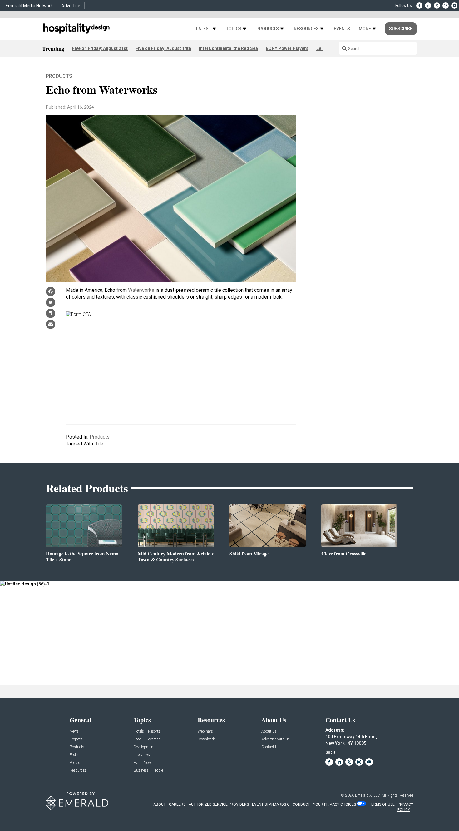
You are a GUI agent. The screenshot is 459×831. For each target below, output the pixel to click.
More (365, 29)
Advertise (70, 5)
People (75, 763)
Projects (76, 739)
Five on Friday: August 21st (100, 48)
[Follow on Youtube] (454, 5)
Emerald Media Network (29, 5)
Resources (306, 29)
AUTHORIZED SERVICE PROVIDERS (219, 804)
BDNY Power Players (287, 48)
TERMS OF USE (382, 804)
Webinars (205, 731)
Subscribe (400, 28)
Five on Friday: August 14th (163, 48)
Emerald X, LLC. (368, 795)
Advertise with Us (275, 739)
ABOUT (159, 804)
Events (342, 29)
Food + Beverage (147, 739)
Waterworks (141, 290)
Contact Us (270, 747)
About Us (269, 731)
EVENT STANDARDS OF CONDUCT (281, 804)
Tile (99, 444)
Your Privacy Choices (334, 804)
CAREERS (177, 804)
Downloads (207, 739)
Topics (233, 29)
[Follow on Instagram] (445, 5)
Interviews (142, 755)
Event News (143, 763)
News (74, 731)
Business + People (148, 771)
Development (144, 747)
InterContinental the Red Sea (228, 48)
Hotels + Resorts (147, 731)
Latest (203, 29)
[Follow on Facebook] (419, 5)
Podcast (76, 755)
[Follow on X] (437, 5)
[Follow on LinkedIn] (428, 5)
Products (267, 29)
